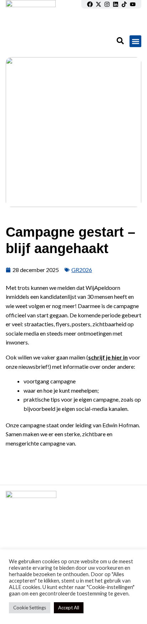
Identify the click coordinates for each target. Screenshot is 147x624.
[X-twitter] (98, 4)
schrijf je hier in (108, 357)
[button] (135, 41)
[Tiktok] (124, 4)
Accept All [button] (68, 607)
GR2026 (81, 269)
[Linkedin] (115, 4)
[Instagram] (107, 4)
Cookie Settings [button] (29, 607)
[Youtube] (133, 4)
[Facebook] (90, 4)
